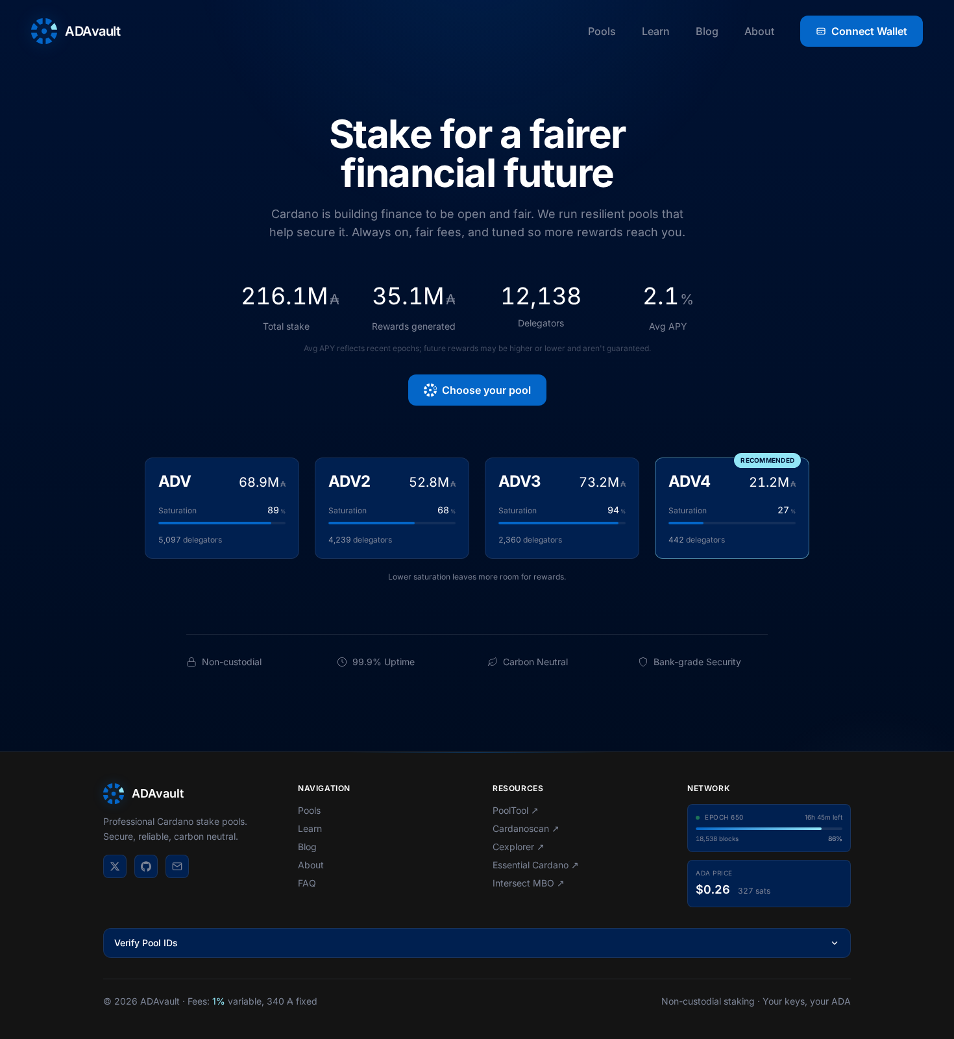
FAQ (307, 882)
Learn (656, 31)
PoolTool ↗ (516, 810)
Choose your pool (486, 390)
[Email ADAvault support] (177, 866)
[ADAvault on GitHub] (146, 866)
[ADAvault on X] (115, 866)
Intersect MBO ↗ (529, 882)
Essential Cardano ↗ (536, 864)
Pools (602, 31)
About (759, 31)
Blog (707, 31)
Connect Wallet (869, 31)
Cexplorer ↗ (518, 846)
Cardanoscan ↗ (526, 828)
